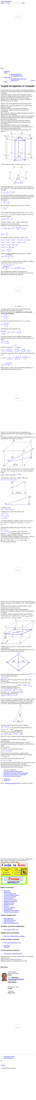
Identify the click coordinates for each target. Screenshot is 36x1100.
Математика (7, 892)
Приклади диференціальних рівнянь (14, 936)
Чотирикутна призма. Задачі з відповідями (16, 773)
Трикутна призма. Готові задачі (13, 771)
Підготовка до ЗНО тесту (11, 929)
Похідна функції (8, 898)
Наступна (7, 780)
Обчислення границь (10, 896)
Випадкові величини (10, 920)
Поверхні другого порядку (11, 910)
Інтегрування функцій (10, 899)
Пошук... (3, 3)
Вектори (6, 906)
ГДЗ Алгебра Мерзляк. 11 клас (12, 942)
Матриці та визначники (10, 901)
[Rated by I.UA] (4, 1062)
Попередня (7, 779)
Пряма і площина (9, 904)
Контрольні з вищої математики (13, 953)
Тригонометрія (8, 909)
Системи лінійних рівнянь (11, 895)
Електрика (7, 945)
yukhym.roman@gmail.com (16, 979)
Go (23, 3)
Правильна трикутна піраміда (12, 776)
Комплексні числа (9, 902)
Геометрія (7, 890)
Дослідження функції (10, 893)
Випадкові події (8, 918)
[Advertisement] (18, 49)
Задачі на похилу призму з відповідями (15, 774)
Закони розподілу (9, 921)
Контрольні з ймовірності (11, 923)
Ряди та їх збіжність (9, 907)
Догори (3, 1065)
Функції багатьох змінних (11, 912)
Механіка (6, 947)
